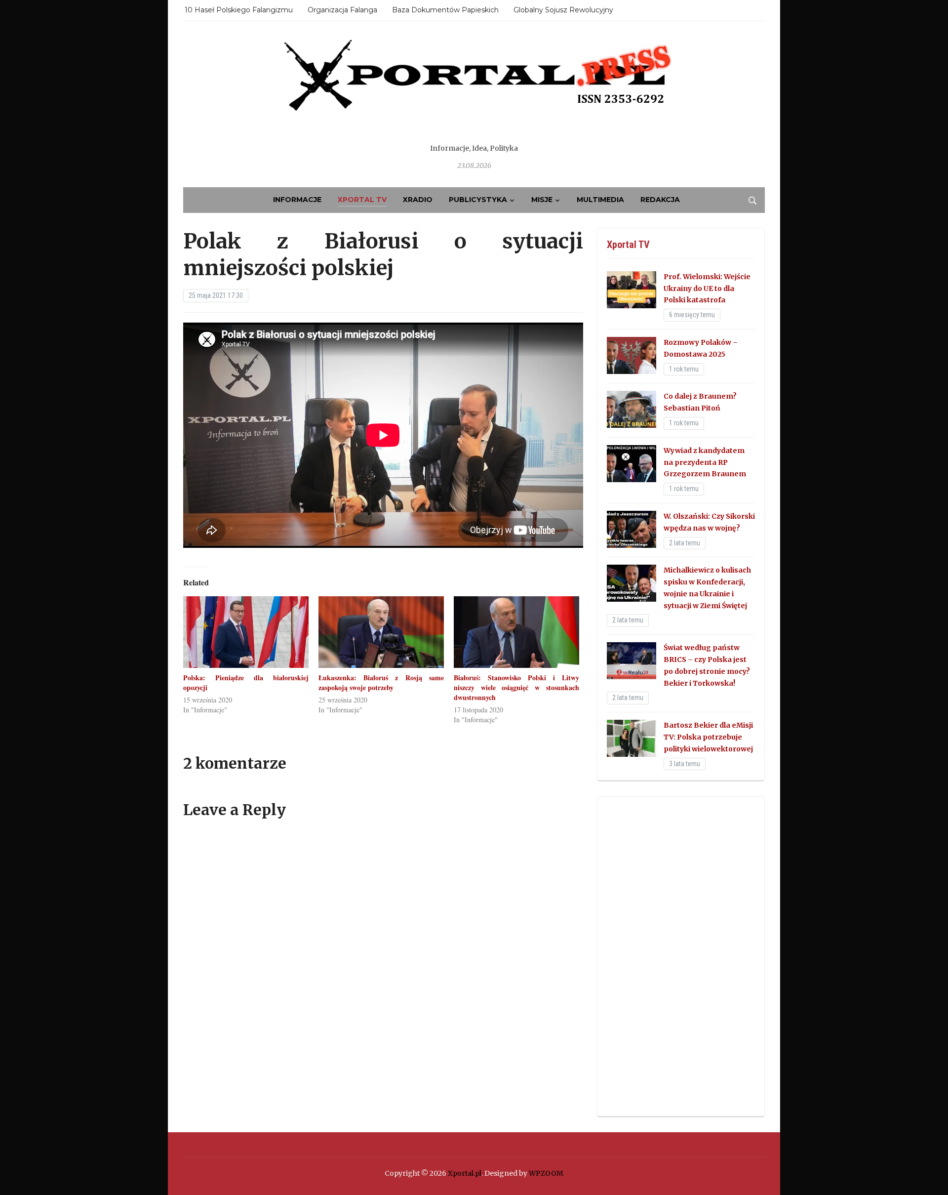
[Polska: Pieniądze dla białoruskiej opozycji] (246, 632)
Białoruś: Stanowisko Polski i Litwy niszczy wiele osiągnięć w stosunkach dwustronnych (516, 687)
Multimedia (600, 199)
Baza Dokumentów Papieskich (445, 9)
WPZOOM (546, 1173)
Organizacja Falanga (342, 9)
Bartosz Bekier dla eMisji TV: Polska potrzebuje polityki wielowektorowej (708, 737)
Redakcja (660, 199)
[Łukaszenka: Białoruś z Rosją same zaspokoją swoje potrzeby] (381, 632)
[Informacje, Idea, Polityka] (474, 88)
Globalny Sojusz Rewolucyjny (563, 9)
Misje (542, 199)
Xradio (418, 199)
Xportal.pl (464, 1173)
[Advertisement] (681, 956)
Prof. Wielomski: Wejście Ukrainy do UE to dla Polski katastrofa (707, 288)
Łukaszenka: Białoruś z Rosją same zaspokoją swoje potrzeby (381, 682)
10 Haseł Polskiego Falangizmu (239, 9)
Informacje (297, 199)
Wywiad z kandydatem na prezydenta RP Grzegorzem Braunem (705, 462)
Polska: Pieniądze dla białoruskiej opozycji (246, 682)
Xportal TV (362, 199)
